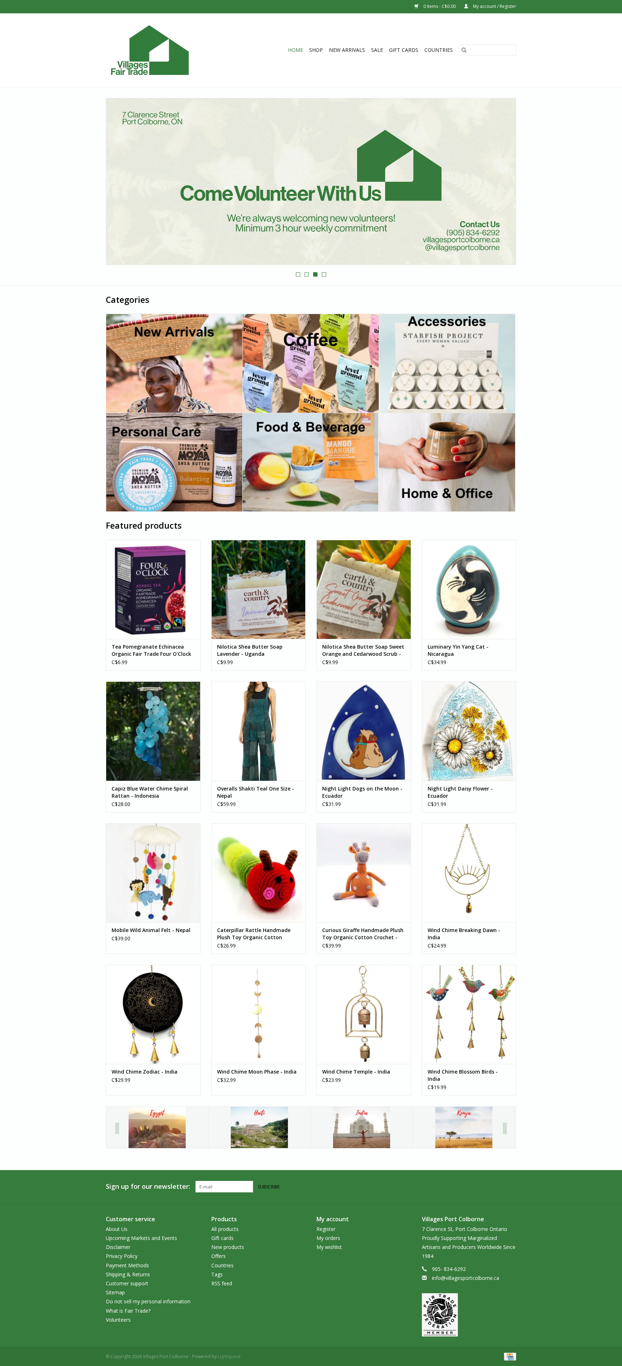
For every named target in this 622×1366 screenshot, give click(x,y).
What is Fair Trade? (128, 1310)
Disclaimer (118, 1247)
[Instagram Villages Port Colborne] (510, 1186)
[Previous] (117, 1128)
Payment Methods (127, 1265)
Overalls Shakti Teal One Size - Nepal (255, 792)
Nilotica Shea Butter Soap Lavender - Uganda (250, 650)
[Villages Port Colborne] (163, 50)
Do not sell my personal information (148, 1301)
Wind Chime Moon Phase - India (257, 1071)
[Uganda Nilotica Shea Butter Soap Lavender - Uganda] (258, 589)
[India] (362, 1127)
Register (325, 1229)
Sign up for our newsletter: (148, 1186)
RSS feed (221, 1283)
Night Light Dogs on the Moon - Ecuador (362, 792)
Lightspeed (229, 1356)
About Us (116, 1229)
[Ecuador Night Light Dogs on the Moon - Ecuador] (363, 730)
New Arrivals (347, 49)
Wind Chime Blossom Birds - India (463, 1075)
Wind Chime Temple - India (356, 1071)
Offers (218, 1256)
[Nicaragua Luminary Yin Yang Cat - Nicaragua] (469, 589)
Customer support (127, 1283)
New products (227, 1247)
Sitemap (115, 1292)
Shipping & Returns (128, 1274)
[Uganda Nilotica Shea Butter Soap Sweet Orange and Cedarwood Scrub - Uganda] (363, 589)
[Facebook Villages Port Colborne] (497, 1186)
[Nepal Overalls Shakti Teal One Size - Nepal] (258, 730)
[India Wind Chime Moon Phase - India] (258, 1014)
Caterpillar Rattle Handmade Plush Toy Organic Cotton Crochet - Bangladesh (253, 934)
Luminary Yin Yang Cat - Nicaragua (458, 650)
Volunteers (118, 1319)
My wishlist (329, 1247)
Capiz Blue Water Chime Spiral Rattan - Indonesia (150, 792)
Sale (377, 49)
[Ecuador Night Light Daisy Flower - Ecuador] (469, 730)
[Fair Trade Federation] (469, 1314)
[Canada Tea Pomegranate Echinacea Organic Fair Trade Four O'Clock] (153, 589)
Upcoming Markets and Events (141, 1238)
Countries (438, 49)
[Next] (505, 1128)
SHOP (316, 49)
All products (225, 1229)
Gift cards (403, 49)
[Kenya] (464, 1127)
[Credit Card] (508, 1356)
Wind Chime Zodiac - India (144, 1071)
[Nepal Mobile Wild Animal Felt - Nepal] (153, 872)
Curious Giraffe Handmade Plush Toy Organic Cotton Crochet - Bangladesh (363, 934)
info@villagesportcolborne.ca (465, 1278)
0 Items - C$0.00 (439, 6)
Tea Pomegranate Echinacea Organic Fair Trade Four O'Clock (151, 650)
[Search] (464, 50)
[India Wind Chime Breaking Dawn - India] (469, 872)
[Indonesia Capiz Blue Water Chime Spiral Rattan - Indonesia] (153, 730)
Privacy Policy (122, 1256)
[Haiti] (259, 1127)
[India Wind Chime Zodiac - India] (153, 1014)
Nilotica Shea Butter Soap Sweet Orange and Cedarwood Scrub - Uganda (363, 650)
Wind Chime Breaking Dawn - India (464, 934)
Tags (217, 1274)
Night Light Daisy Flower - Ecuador (460, 792)
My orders (328, 1238)
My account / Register (494, 6)
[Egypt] (157, 1127)
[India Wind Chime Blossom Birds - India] (469, 1014)
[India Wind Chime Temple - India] (363, 1014)
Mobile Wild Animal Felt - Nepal (151, 930)
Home (295, 49)
